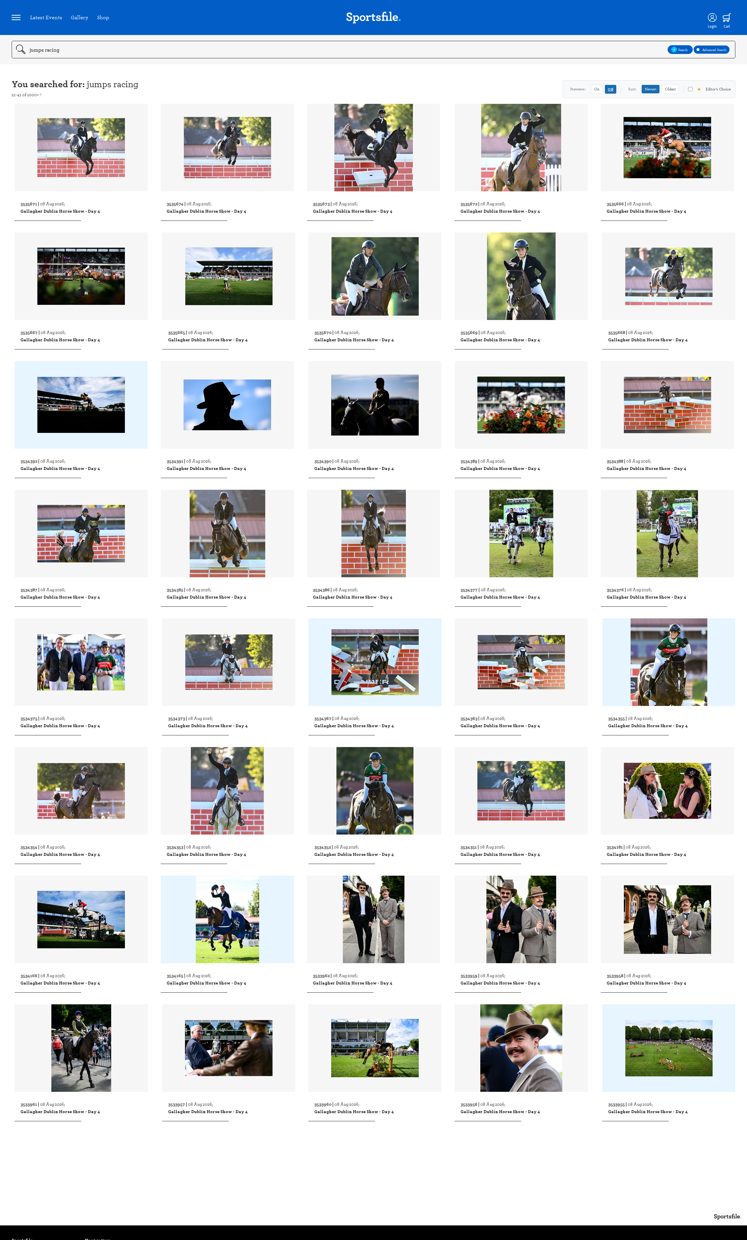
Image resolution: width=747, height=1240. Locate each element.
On (596, 89)
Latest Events (46, 17)
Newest (651, 89)
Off (610, 89)
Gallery (79, 17)
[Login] (712, 17)
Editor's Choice (714, 89)
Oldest (670, 89)
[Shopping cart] (727, 17)
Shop (103, 17)
